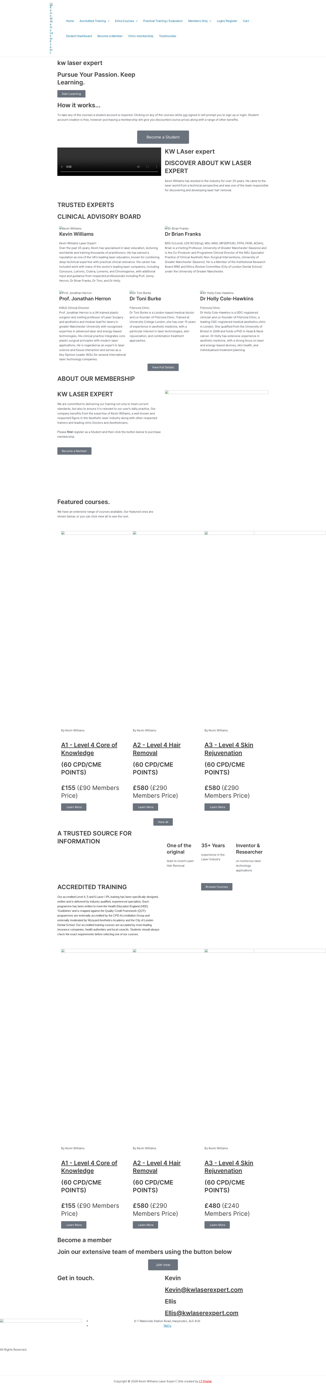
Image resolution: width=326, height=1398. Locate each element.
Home (70, 21)
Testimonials (167, 36)
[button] (107, 21)
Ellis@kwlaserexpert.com (201, 1313)
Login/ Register (227, 21)
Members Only (198, 21)
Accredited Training (93, 21)
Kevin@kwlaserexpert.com (204, 1289)
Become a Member (110, 36)
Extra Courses (124, 21)
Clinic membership (140, 36)
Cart (246, 21)
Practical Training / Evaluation (163, 21)
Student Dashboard (79, 36)
